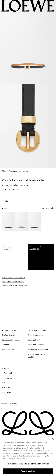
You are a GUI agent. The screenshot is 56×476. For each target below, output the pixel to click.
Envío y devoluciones (11, 335)
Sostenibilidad (34, 340)
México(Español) (9, 404)
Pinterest (7, 392)
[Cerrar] (53, 439)
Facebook (8, 373)
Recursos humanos (36, 345)
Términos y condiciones (38, 350)
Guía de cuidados (35, 335)
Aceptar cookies (28, 471)
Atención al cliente (10, 331)
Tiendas (5, 345)
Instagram (8, 378)
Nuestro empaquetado (37, 331)
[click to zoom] (28, 42)
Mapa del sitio (8, 350)
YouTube (8, 388)
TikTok (7, 368)
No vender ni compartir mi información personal (28, 464)
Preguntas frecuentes (11, 340)
